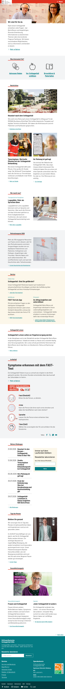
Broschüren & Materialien (49, 74)
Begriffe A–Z (5, 667)
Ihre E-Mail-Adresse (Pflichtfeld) (43, 460)
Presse (4, 675)
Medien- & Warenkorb (8, 672)
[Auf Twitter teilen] (50, 434)
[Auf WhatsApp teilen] (53, 434)
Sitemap (28, 683)
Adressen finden (15, 73)
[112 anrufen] (32, 388)
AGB (23, 683)
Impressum (10, 683)
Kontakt (4, 683)
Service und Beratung (8, 664)
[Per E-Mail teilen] (56, 434)
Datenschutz (17, 683)
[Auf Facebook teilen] (47, 434)
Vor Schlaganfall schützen (32, 74)
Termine (4, 677)
